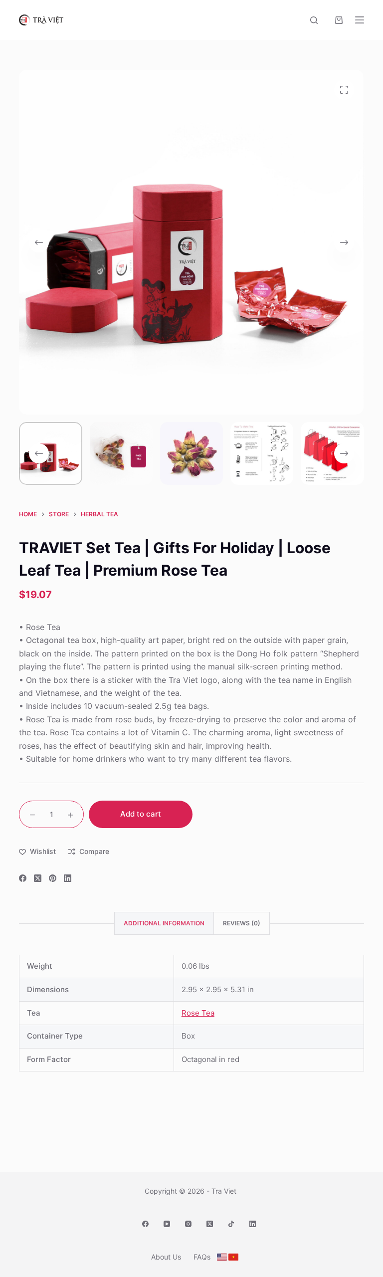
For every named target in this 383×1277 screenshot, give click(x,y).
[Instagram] (188, 1224)
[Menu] (359, 19)
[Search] (314, 20)
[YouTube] (167, 1224)
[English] (222, 1257)
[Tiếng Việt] (233, 1257)
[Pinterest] (52, 878)
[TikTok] (231, 1224)
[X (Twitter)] (37, 878)
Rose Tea (198, 1013)
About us (166, 1257)
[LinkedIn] (67, 878)
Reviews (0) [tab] (241, 923)
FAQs (201, 1257)
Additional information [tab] (164, 923)
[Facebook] (22, 878)
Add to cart (140, 814)
